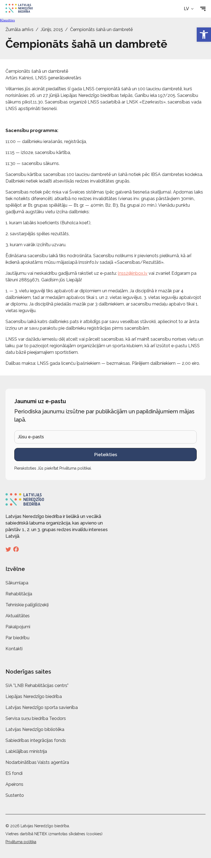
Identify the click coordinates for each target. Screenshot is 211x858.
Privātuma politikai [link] (75, 468)
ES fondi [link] (14, 773)
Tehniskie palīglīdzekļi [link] (27, 604)
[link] (204, 34)
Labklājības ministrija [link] (26, 751)
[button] (189, 8)
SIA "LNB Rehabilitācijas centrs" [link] (36, 685)
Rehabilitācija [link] (18, 593)
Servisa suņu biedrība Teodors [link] (35, 718)
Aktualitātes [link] (17, 615)
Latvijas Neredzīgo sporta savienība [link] (41, 707)
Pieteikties (105, 454)
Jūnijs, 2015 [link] (52, 29)
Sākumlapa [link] (16, 582)
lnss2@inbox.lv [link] (133, 273)
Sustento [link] (14, 795)
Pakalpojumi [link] (17, 626)
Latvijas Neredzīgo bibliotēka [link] (34, 729)
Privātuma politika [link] (20, 842)
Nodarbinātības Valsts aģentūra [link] (37, 762)
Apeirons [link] (14, 784)
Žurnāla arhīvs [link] (19, 29)
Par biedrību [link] (17, 637)
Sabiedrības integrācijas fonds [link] (35, 740)
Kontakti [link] (14, 648)
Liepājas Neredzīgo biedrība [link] (33, 696)
